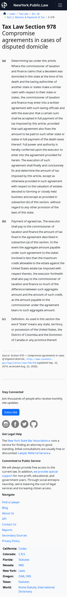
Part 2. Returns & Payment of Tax (26, 17)
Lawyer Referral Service (33, 453)
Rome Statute (27, 587)
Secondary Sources (14, 535)
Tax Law (23, 13)
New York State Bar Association (28, 441)
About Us (8, 513)
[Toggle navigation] (60, 5)
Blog (5, 508)
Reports (7, 530)
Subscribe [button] (10, 412)
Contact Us (9, 524)
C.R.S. (22, 554)
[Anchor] (36, 212)
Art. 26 (36, 13)
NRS (21, 565)
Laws (12, 13)
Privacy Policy (11, 541)
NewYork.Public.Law (30, 5)
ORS (28, 576)
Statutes (24, 560)
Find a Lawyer (11, 502)
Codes (23, 548)
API (4, 519)
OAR (21, 576)
